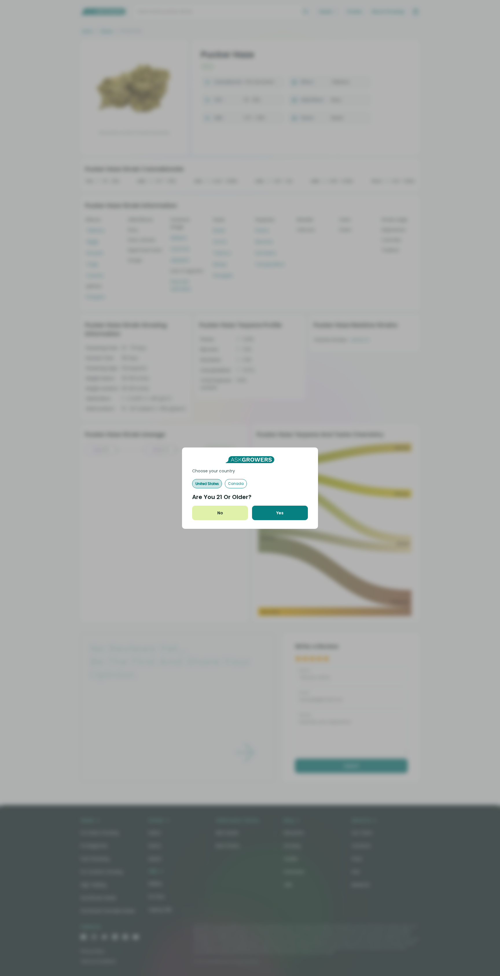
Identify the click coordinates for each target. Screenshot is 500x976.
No (220, 513)
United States (207, 483)
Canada (236, 483)
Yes (280, 513)
